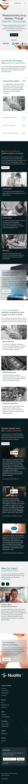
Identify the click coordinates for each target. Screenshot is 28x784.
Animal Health (4, 693)
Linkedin (3, 740)
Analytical (3, 707)
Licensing (3, 695)
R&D (2, 702)
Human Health (5, 690)
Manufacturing (5, 705)
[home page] (5, 3)
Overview (3, 688)
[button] (3, 584)
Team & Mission (5, 716)
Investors (3, 714)
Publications (4, 733)
